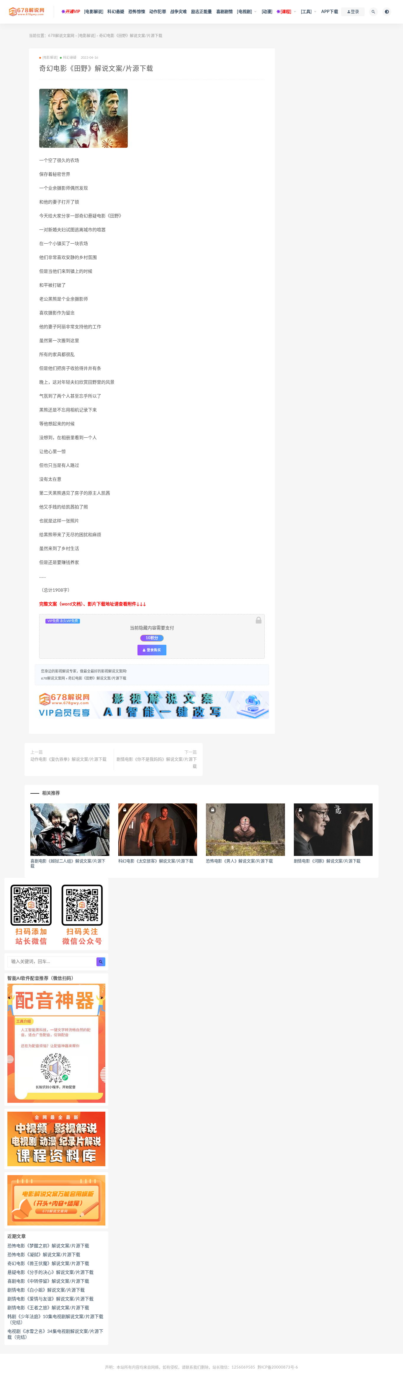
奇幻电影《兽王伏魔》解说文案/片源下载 (48, 1263)
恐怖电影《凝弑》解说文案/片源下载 (43, 1255)
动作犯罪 (157, 12)
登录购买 (153, 650)
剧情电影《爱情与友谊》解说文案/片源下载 (50, 1299)
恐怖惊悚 (136, 12)
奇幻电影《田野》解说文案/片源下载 (97, 678)
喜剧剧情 (224, 12)
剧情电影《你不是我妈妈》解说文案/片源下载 (157, 763)
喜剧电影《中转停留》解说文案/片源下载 (48, 1281)
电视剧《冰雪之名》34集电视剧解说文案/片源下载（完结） (55, 1334)
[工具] (306, 12)
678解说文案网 (61, 36)
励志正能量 (201, 12)
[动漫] (267, 12)
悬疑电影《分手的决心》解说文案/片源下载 (50, 1272)
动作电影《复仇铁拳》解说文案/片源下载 (68, 759)
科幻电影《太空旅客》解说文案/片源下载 (155, 861)
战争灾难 (178, 12)
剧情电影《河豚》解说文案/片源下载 (327, 861)
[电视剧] (244, 12)
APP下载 (329, 12)
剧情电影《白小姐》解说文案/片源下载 (46, 1290)
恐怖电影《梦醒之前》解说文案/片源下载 (48, 1246)
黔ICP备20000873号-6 (278, 1367)
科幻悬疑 (115, 12)
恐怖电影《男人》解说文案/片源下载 (239, 861)
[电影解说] (93, 12)
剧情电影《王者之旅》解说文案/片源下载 (48, 1308)
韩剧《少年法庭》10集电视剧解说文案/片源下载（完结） (55, 1320)
